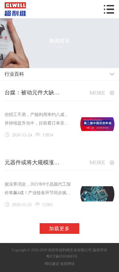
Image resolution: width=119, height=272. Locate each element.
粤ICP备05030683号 (62, 256)
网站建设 (52, 264)
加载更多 (59, 228)
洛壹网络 (67, 264)
